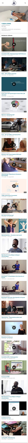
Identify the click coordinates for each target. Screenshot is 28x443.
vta (9, 30)
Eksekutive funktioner (7, 337)
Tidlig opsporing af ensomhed (9, 195)
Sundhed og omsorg (5, 25)
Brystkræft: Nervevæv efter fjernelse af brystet (13, 297)
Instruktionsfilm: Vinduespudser (9, 357)
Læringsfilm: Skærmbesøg (8, 437)
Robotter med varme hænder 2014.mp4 (11, 154)
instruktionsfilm (10, 29)
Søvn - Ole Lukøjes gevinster (8, 73)
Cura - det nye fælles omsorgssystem (10, 134)
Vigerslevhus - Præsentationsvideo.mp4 (11, 317)
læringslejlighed (17, 29)
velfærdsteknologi (5, 30)
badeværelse (4, 29)
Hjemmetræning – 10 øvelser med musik (11, 235)
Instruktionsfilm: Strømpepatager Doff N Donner (13, 53)
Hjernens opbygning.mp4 (7, 114)
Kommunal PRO (5, 376)
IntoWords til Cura (6, 417)
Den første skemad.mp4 (7, 215)
